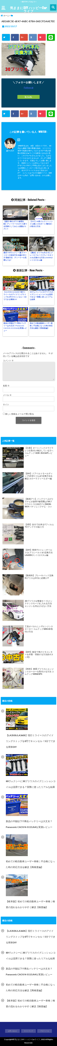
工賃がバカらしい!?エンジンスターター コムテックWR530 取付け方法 (39, 629)
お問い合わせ (12, 1031)
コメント (8, 360)
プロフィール (44, 1031)
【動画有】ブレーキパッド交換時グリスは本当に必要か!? (39, 576)
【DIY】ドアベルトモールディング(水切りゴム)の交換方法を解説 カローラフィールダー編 (39, 476)
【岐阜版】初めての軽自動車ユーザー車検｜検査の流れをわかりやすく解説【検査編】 (30, 1003)
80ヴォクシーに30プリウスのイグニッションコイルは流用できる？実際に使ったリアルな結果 (41, 295)
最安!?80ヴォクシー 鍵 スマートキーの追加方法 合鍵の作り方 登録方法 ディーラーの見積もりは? (15, 256)
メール (7, 395)
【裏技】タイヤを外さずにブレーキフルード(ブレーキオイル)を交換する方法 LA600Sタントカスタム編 (41, 256)
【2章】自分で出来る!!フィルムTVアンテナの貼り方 (39, 525)
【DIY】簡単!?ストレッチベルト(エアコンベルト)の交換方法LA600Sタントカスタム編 (39, 552)
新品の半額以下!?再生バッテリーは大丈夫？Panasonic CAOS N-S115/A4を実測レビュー (15, 327)
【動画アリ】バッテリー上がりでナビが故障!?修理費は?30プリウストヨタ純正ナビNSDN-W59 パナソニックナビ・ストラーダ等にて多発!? (39, 503)
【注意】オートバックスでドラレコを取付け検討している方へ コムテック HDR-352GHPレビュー (39, 452)
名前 (6, 385)
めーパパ (10, 151)
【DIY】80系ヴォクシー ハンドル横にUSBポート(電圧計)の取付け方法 (41, 223)
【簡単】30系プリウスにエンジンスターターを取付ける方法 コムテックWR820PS (39, 671)
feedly (29, 97)
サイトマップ (28, 1031)
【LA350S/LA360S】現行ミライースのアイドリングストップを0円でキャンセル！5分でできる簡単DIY (15, 295)
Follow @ (28, 87)
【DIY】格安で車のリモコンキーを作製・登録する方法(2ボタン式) (39, 654)
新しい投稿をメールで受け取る (19, 414)
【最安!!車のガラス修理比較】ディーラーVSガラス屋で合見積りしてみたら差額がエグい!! (15, 225)
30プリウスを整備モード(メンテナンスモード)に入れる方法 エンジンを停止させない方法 (38, 603)
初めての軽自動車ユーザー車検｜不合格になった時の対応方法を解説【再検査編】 (41, 325)
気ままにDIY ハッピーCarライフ (28, 9)
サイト (6, 404)
